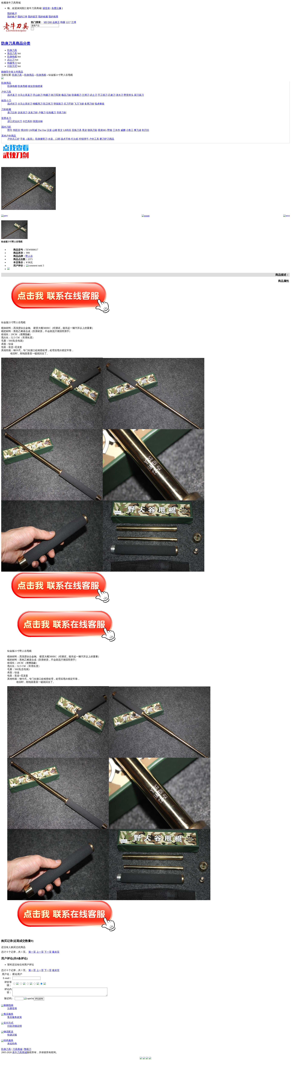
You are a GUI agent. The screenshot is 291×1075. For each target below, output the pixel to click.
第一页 (32, 952)
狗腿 (62, 22)
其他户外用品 (8, 135)
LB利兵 (67, 130)
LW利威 (33, 130)
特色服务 (8, 1040)
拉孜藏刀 (51, 112)
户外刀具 (6, 91)
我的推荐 (53, 16)
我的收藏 (43, 16)
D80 (50, 22)
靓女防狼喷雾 (35, 86)
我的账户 (12, 13)
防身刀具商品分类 (15, 43)
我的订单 (22, 16)
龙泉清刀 (22, 112)
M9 (45, 22)
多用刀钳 (89, 103)
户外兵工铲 (13, 139)
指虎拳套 (99, 103)
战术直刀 (12, 95)
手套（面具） (27, 139)
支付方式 (8, 1023)
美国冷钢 (38, 121)
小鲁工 (129, 130)
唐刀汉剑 (12, 112)
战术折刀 (12, 103)
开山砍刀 (38, 95)
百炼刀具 (77, 130)
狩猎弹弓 (84, 139)
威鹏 (123, 130)
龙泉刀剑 (33, 112)
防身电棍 (12, 56)
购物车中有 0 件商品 (12, 71)
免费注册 (56, 8)
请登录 (46, 8)
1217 (68, 22)
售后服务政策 (14, 1017)
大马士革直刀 (25, 95)
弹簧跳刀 (58, 103)
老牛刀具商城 (19, 1052)
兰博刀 (85, 95)
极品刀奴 (66, 95)
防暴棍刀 (76, 95)
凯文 (60, 130)
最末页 (55, 952)
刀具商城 (17, 1049)
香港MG (102, 130)
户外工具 (94, 139)
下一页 (48, 952)
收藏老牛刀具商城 (11, 2)
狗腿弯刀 (12, 63)
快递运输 (12, 1034)
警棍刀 (27, 1049)
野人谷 (29, 256)
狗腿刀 (46, 95)
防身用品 (29, 75)
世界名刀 (6, 118)
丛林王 (56, 22)
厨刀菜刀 (139, 95)
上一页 (40, 952)
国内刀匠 (6, 127)
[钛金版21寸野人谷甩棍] (28, 213)
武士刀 (11, 59)
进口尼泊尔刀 (14, 121)
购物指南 (8, 1005)
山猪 (54, 130)
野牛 (9, 130)
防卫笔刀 (48, 103)
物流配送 (8, 1031)
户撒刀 (42, 112)
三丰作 (116, 130)
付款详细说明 (14, 1026)
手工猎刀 (102, 95)
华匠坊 (16, 130)
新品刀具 (12, 53)
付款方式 (12, 66)
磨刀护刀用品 (107, 139)
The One (42, 130)
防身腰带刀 (41, 139)
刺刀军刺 (56, 95)
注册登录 (12, 1008)
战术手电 (65, 139)
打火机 (74, 139)
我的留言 (33, 16)
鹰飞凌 (137, 130)
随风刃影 (92, 130)
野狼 (109, 130)
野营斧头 (129, 95)
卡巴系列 (27, 121)
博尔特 (24, 130)
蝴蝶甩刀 (38, 103)
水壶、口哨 (54, 139)
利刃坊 (145, 130)
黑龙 (84, 130)
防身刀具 (12, 50)
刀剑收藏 (6, 109)
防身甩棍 (41, 75)
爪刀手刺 (69, 103)
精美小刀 (6, 100)
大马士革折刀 (25, 103)
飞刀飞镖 (79, 103)
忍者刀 (111, 95)
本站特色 (12, 1043)
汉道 (49, 130)
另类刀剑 (61, 112)
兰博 (73, 22)
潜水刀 (119, 95)
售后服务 (8, 1014)
